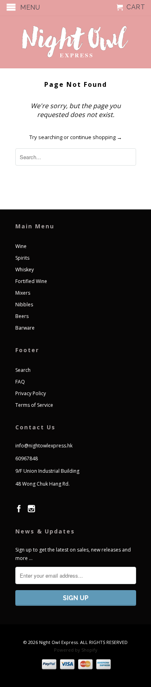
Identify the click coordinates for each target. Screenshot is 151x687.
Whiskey (24, 269)
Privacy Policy (30, 393)
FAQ (20, 381)
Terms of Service (34, 405)
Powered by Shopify (75, 650)
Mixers (22, 292)
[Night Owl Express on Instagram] (31, 508)
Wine (21, 246)
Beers (22, 316)
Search (23, 370)
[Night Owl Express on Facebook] (19, 508)
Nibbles (24, 304)
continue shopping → (96, 137)
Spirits (22, 257)
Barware (25, 327)
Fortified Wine (31, 281)
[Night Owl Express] (75, 42)
